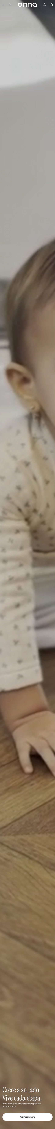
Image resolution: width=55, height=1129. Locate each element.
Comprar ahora (27, 1116)
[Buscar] (10, 4)
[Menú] (3, 4)
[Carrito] (51, 4)
